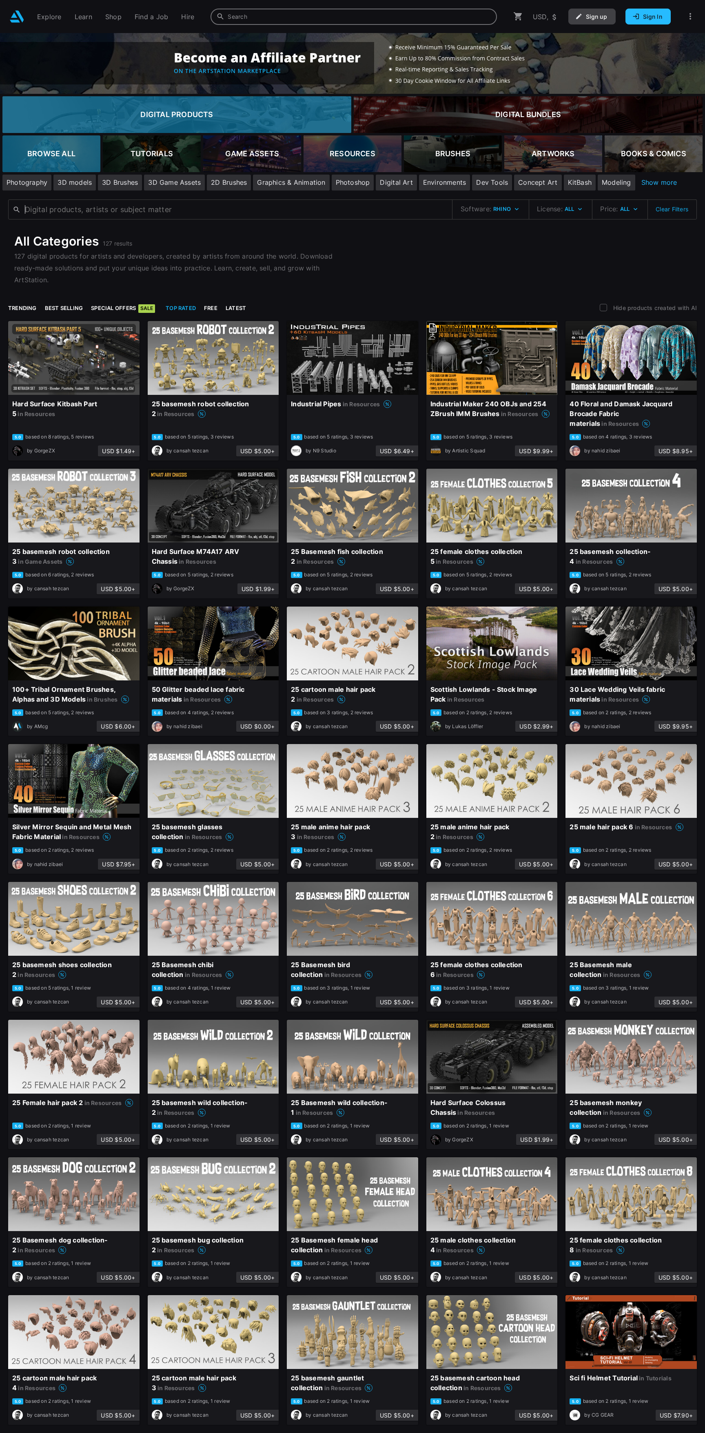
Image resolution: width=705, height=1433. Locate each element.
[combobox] (354, 17)
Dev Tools (492, 182)
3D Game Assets (174, 182)
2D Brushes (229, 182)
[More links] (690, 16)
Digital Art (396, 182)
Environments (444, 182)
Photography (27, 182)
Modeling (616, 182)
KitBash (580, 182)
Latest (236, 308)
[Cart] (518, 16)
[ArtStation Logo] (17, 16)
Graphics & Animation (291, 182)
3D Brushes (120, 182)
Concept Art (537, 182)
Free (210, 308)
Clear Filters (672, 209)
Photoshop (353, 182)
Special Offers (122, 308)
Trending (22, 308)
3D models (75, 182)
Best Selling (64, 308)
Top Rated (181, 308)
